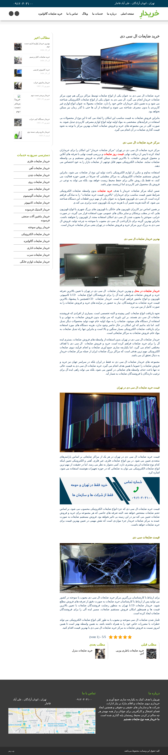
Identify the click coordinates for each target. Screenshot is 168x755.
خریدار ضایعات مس (39, 188)
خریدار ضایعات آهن (39, 168)
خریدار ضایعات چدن (39, 175)
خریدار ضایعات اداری (38, 248)
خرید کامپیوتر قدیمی (41, 70)
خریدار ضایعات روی (39, 182)
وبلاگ (85, 13)
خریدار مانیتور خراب (41, 82)
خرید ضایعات (104, 190)
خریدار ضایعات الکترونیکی (35, 234)
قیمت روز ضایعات (114, 154)
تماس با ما (72, 13)
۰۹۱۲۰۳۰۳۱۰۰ (23, 3)
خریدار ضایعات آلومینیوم (36, 195)
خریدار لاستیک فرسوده (37, 209)
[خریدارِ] (149, 13)
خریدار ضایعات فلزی (38, 161)
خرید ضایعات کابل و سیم (40, 57)
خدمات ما (97, 13)
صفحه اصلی (127, 13)
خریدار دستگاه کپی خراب (39, 119)
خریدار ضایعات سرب (38, 254)
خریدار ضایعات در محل (147, 291)
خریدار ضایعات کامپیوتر (37, 202)
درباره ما (111, 13)
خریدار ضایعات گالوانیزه (37, 241)
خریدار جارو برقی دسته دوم (38, 132)
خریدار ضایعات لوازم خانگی (35, 261)
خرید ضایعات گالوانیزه (50, 13)
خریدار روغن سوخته (39, 227)
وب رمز (11, 751)
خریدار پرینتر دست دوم (40, 95)
